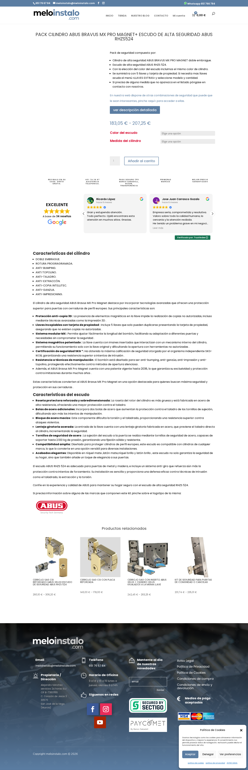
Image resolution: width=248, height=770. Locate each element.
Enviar (160, 690)
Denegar (208, 754)
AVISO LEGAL (232, 763)
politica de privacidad (215, 763)
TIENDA (122, 15)
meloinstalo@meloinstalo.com (55, 666)
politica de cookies (196, 763)
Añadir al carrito (141, 161)
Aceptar (190, 754)
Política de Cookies (191, 673)
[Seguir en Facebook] (93, 709)
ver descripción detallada (135, 110)
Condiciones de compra (195, 679)
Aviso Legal (185, 661)
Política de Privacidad (193, 667)
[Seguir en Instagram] (106, 709)
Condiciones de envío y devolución (194, 686)
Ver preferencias (230, 754)
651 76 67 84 (97, 666)
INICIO (109, 15)
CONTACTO (161, 15)
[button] (241, 730)
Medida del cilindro (125, 141)
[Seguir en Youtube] (100, 722)
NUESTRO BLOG (140, 15)
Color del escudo (123, 132)
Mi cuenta (179, 15)
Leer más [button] (158, 228)
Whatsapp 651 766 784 (201, 3)
